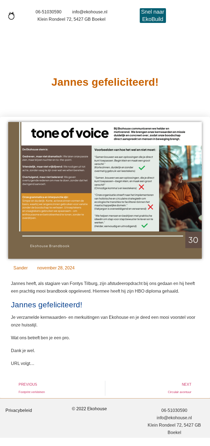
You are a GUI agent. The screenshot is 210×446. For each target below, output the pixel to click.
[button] (20, 33)
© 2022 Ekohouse (89, 408)
